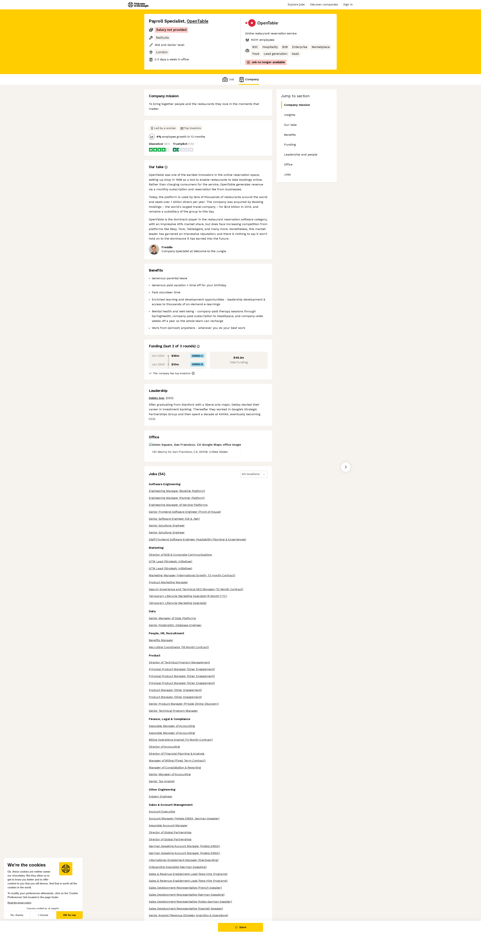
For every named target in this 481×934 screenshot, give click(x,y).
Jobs (287, 174)
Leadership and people (300, 154)
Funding (290, 144)
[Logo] (138, 4)
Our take (290, 125)
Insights (289, 115)
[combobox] (242, 474)
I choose (43, 915)
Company (252, 79)
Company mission (297, 105)
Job (231, 79)
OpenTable (197, 21)
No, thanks (17, 915)
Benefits (290, 135)
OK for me (69, 915)
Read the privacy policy (19, 902)
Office (288, 164)
